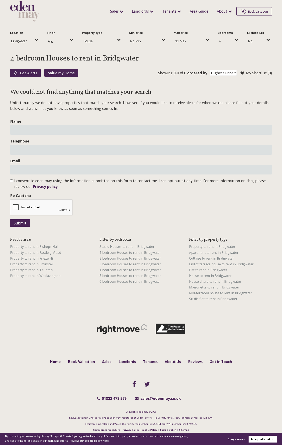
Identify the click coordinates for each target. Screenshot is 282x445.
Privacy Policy (131, 429)
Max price (181, 33)
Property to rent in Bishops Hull (34, 246)
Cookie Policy (149, 429)
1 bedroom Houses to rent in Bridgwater (130, 252)
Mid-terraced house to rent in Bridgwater (220, 293)
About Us (173, 361)
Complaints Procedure (106, 429)
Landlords (140, 11)
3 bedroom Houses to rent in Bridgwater (130, 264)
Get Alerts (28, 72)
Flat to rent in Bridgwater (208, 270)
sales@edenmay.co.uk (160, 398)
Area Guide (199, 11)
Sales (114, 11)
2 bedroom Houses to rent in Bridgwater (130, 258)
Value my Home (61, 72)
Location (16, 33)
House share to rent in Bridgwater (215, 281)
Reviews (195, 361)
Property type (92, 33)
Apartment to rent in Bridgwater (213, 252)
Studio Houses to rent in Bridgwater (127, 246)
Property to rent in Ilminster (31, 264)
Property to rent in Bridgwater (212, 246)
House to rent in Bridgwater (210, 275)
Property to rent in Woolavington (35, 275)
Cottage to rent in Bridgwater (211, 258)
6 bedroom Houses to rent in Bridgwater (130, 281)
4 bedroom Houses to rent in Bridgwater (130, 270)
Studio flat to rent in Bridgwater (213, 299)
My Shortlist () (259, 72)
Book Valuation (81, 361)
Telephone (19, 141)
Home (55, 361)
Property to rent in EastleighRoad (35, 252)
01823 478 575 (114, 398)
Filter (51, 33)
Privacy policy (45, 186)
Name (15, 121)
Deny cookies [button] (236, 439)
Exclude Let (255, 33)
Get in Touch (221, 361)
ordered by (197, 72)
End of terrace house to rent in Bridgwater (221, 264)
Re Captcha (20, 195)
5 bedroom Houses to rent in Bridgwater (130, 275)
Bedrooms (225, 33)
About (222, 11)
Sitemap (184, 429)
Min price (136, 33)
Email (15, 160)
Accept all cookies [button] (263, 439)
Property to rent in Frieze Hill (32, 258)
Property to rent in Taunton (31, 270)
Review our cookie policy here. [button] (90, 441)
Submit (20, 223)
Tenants (169, 11)
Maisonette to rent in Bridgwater (214, 287)
